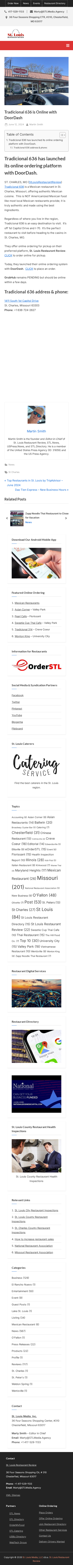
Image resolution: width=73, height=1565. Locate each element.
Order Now (13, 3)
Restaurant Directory (54, 3)
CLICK (8, 255)
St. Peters (51, 902)
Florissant (21, 854)
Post (32, 902)
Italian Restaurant (23, 865)
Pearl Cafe (21, 616)
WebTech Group (18, 1542)
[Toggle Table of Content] (61, 135)
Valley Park (29, 946)
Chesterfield (26, 833)
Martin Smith (36, 124)
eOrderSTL (35, 849)
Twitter (16, 702)
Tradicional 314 (23, 629)
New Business (22, 895)
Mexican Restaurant (23, 1324)
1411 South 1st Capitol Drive (21, 300)
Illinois (35, 860)
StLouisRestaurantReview (45, 182)
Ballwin (43, 822)
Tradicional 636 (14, 186)
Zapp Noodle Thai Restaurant (33, 956)
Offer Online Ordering (51, 1518)
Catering (42, 827)
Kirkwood (43, 865)
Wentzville (38, 951)
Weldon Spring (20, 1383)
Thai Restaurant (31, 935)
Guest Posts (19, 1304)
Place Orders (46, 1512)
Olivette (18, 902)
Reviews (17, 1364)
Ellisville (18, 849)
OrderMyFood (16, 1525)
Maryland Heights (31, 870)
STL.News (14, 1513)
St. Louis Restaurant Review (48, 33)
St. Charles (18, 1370)
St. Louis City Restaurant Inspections (36, 1210)
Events (36, 3)
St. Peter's (18, 1377)
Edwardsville (53, 844)
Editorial (35, 844)
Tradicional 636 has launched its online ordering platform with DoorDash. (36, 142)
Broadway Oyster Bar (24, 827)
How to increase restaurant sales (34, 1239)
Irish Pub (50, 860)
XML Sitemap (13, 1495)
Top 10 (29, 941)
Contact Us (45, 1535)
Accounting (19, 817)
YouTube (17, 715)
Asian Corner (22, 609)
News (26, 3)
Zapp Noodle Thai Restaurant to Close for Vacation (47, 515)
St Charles (14, 472)
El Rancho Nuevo (22, 1284)
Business (17, 1277)
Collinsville (38, 839)
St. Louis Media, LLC (33, 1557)
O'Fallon (45, 895)
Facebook (18, 695)
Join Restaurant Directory (52, 1524)
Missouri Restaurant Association (34, 1252)
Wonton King (22, 636)
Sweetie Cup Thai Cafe (28, 622)
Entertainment (20, 1291)
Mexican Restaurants (27, 602)
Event (52, 849)
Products (17, 1350)
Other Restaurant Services (53, 1530)
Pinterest (17, 708)
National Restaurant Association (42, 888)
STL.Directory (16, 1519)
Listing (15, 1317)
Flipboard (17, 728)
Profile (15, 1357)
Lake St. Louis (20, 1311)
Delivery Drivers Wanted (52, 1541)
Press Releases (21, 1344)
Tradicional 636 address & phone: (30, 147)
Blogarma (17, 721)
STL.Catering (16, 1531)
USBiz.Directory (17, 1536)
